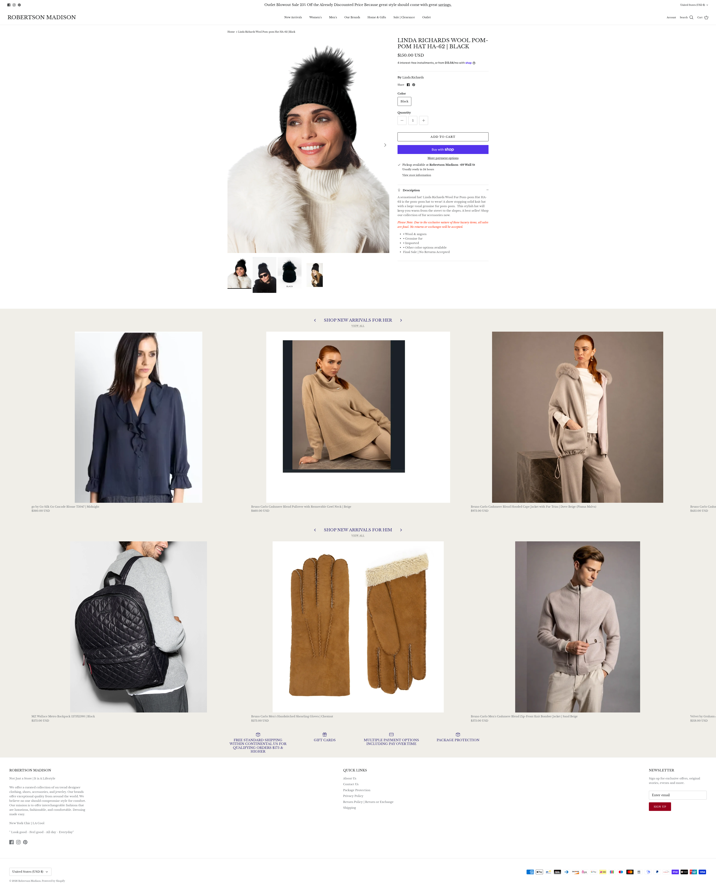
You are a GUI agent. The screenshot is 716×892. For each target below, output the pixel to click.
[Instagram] (358, 467)
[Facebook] (352, 467)
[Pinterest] (363, 467)
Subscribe (358, 456)
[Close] (394, 413)
